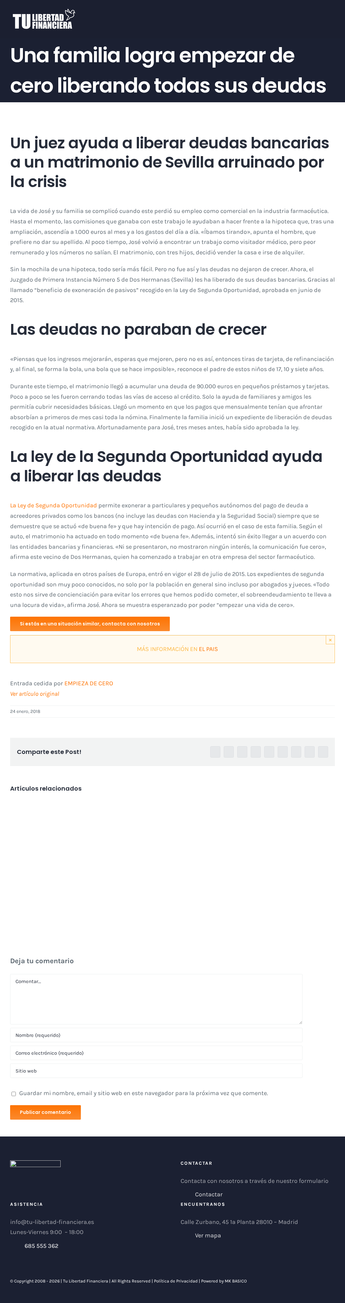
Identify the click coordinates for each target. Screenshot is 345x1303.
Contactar (209, 1194)
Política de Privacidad (176, 1280)
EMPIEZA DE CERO (88, 683)
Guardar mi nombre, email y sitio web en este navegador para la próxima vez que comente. (143, 1093)
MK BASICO (236, 1280)
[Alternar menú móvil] (332, 11)
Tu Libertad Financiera (86, 1280)
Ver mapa (208, 1235)
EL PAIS (208, 649)
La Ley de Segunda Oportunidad (53, 505)
